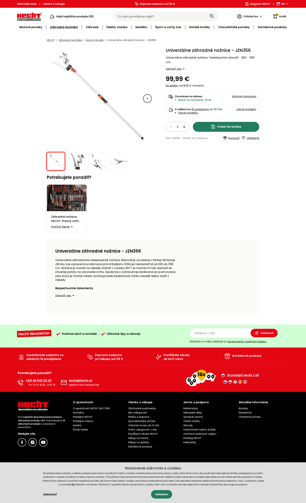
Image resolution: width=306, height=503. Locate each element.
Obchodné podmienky (142, 408)
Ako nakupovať (137, 412)
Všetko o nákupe (54, 4)
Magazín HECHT (260, 4)
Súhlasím (161, 494)
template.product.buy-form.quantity (177, 126)
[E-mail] (64, 382)
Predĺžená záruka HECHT (143, 434)
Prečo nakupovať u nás (142, 429)
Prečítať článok (60, 227)
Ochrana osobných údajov (199, 434)
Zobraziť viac (174, 69)
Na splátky (172, 85)
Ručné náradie (95, 40)
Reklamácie (190, 408)
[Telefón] (20, 382)
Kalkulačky (189, 442)
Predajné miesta (83, 421)
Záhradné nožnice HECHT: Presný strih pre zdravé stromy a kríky (65, 219)
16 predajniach (200, 109)
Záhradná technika (70, 40)
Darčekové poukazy (140, 446)
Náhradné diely (27, 4)
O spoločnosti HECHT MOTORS (91, 408)
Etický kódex (80, 429)
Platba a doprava (138, 417)
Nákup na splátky (138, 442)
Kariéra (77, 425)
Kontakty (78, 412)
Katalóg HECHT (192, 438)
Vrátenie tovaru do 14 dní (143, 425)
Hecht (51, 40)
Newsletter (245, 412)
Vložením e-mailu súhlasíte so (228, 341)
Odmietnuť (50, 494)
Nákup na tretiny (138, 438)
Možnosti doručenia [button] (244, 96)
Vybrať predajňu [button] (246, 109)
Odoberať (266, 333)
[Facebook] (22, 442)
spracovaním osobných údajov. (247, 341)
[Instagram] (32, 442)
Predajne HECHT (82, 417)
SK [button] (283, 4)
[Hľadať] (212, 16)
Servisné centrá (193, 417)
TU (73, 484)
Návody (188, 425)
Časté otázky (191, 421)
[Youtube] (43, 442)
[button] (72, 16)
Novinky (243, 408)
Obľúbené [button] (253, 138)
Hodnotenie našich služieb (199, 429)
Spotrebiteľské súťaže (141, 421)
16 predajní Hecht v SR (243, 375)
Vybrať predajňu (188, 113)
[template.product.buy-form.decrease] (170, 127)
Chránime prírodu (250, 417)
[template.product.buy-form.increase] (184, 127)
